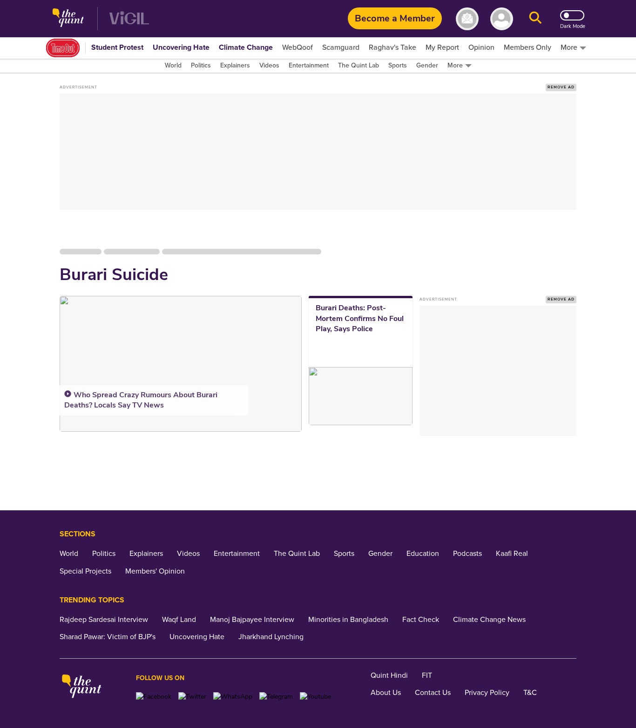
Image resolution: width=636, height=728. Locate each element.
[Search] (535, 18)
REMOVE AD (561, 87)
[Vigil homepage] (129, 19)
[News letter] (467, 18)
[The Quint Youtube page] (315, 696)
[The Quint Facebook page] (153, 696)
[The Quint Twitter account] (192, 696)
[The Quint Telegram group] (276, 696)
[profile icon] (501, 18)
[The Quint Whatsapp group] (232, 696)
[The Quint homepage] (68, 19)
